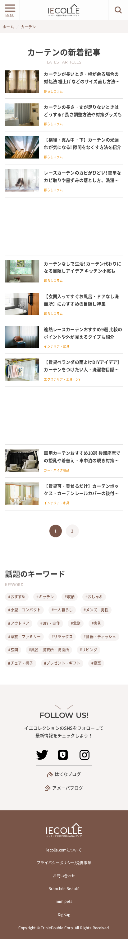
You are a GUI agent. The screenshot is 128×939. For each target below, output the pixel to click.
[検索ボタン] (118, 10)
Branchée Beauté (64, 888)
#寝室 (96, 663)
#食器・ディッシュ (100, 636)
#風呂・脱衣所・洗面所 (49, 649)
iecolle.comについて (63, 850)
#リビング (88, 649)
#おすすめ (16, 597)
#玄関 (13, 649)
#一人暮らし (62, 610)
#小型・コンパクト (24, 610)
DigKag (64, 914)
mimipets (64, 901)
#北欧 (75, 623)
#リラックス (62, 636)
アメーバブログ (67, 788)
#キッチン (45, 597)
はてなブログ (68, 774)
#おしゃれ (94, 597)
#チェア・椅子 (20, 663)
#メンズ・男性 (96, 610)
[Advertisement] (64, 226)
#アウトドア (18, 623)
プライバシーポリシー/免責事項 (64, 862)
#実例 (96, 623)
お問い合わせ (64, 876)
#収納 (69, 597)
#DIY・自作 (50, 623)
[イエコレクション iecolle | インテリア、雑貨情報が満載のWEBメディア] (64, 10)
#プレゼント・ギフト (62, 663)
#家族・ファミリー (24, 636)
